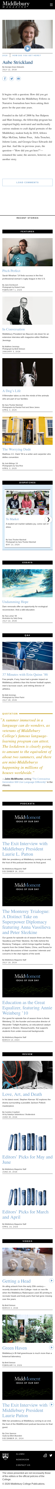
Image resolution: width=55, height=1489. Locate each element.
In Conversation (13, 329)
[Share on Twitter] (11, 80)
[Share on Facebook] (4, 80)
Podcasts (27, 803)
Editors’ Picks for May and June (27, 1159)
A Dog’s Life (11, 391)
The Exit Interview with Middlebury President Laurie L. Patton (25, 849)
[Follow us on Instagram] (45, 1456)
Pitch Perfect (11, 271)
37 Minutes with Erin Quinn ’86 (25, 674)
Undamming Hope (15, 602)
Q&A (27, 635)
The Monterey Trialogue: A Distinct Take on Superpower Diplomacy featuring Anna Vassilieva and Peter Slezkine (26, 922)
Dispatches (27, 482)
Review (27, 1054)
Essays (27, 562)
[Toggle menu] (51, 4)
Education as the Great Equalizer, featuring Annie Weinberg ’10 (27, 1007)
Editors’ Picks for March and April (25, 1214)
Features (27, 231)
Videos (27, 1241)
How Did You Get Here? (26, 55)
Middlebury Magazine (16, 4)
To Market (12, 519)
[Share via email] (18, 80)
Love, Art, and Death (22, 1094)
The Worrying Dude (16, 449)
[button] (6, 519)
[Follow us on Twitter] (51, 1456)
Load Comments (27, 182)
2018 (5, 55)
